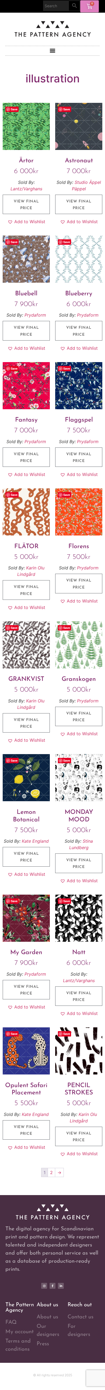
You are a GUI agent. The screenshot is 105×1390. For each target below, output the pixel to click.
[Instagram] (44, 1286)
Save (14, 109)
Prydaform (35, 315)
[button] (52, 50)
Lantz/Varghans (26, 188)
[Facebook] (52, 1286)
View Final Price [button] (26, 204)
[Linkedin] (61, 1286)
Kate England (35, 841)
